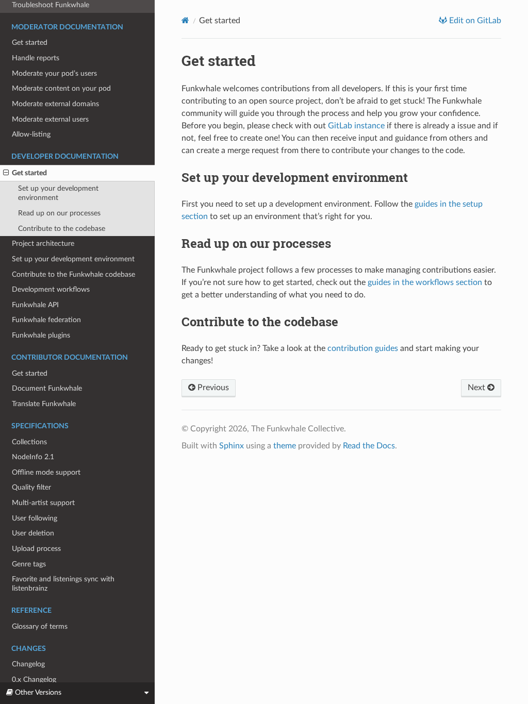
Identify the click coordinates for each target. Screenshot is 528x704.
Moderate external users (50, 119)
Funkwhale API (35, 305)
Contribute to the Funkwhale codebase (73, 274)
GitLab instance (356, 126)
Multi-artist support (43, 503)
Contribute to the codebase (61, 228)
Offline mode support (46, 472)
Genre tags (29, 564)
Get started (29, 42)
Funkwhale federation (46, 320)
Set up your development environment (58, 193)
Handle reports (35, 58)
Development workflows (51, 289)
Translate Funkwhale (44, 404)
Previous (212, 387)
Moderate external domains (55, 104)
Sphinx (231, 446)
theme (284, 446)
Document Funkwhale (47, 388)
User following (34, 518)
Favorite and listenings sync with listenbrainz (63, 583)
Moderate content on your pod (61, 88)
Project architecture (43, 243)
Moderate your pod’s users (54, 73)
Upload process (36, 548)
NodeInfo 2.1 (33, 457)
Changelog (28, 664)
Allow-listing (31, 134)
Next (477, 387)
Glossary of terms (40, 626)
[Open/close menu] (6, 173)
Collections (29, 442)
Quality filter (31, 487)
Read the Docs (369, 446)
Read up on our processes (59, 213)
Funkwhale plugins (41, 335)
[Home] (185, 20)
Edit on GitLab (474, 20)
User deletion (33, 533)
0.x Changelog (34, 679)
